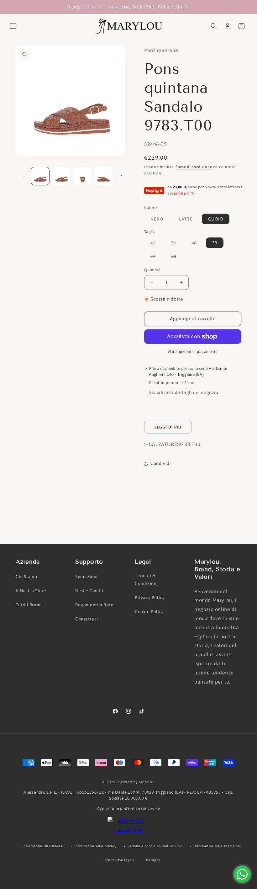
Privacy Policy (150, 597)
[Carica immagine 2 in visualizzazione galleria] (61, 176)
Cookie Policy (149, 611)
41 (156, 244)
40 (197, 244)
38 (176, 257)
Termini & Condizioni (146, 579)
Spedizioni (86, 576)
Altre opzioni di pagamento (193, 351)
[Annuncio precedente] (12, 7)
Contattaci (86, 618)
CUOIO (215, 218)
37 (156, 257)
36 (176, 244)
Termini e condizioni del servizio (155, 846)
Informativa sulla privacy (96, 846)
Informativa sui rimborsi (43, 846)
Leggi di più (168, 427)
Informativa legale (119, 860)
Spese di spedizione (194, 167)
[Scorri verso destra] (121, 176)
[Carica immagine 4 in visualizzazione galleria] (104, 176)
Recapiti (153, 860)
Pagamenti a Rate (94, 604)
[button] (13, 26)
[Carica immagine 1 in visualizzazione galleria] (40, 176)
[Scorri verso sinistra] (22, 176)
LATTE (189, 220)
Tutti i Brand (29, 604)
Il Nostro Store (31, 590)
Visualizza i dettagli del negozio (183, 392)
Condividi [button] (160, 463)
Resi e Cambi (89, 590)
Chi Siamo (26, 576)
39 (214, 242)
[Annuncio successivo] (245, 7)
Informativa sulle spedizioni (217, 846)
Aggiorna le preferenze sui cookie (128, 808)
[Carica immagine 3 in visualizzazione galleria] (82, 176)
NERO (160, 220)
